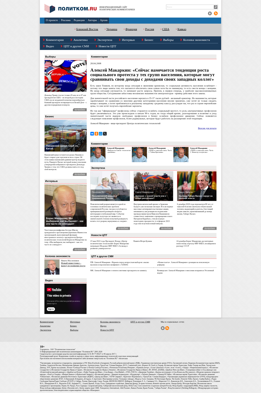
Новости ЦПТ (107, 46)
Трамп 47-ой (53, 89)
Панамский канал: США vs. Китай (62, 147)
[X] (105, 133)
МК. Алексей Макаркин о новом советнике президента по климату (118, 270)
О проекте (52, 20)
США (165, 29)
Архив (104, 20)
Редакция (79, 20)
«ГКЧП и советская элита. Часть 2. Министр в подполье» (201, 151)
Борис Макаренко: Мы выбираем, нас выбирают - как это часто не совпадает (64, 221)
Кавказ (181, 29)
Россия (149, 29)
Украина (111, 29)
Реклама (66, 20)
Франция (131, 29)
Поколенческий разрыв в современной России (104, 197)
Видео (50, 46)
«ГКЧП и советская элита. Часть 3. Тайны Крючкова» (160, 151)
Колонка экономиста (196, 39)
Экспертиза (104, 39)
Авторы (92, 20)
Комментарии (55, 39)
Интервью (128, 39)
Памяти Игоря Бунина (142, 241)
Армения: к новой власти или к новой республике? (150, 197)
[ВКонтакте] (92, 133)
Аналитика (80, 39)
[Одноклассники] (96, 133)
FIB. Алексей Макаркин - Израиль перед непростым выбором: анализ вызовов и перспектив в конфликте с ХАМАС (119, 263)
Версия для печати (207, 128)
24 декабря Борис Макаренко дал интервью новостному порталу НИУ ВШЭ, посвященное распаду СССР (196, 243)
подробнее (80, 109)
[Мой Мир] (100, 133)
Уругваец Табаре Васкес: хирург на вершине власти (196, 197)
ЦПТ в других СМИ (76, 46)
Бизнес (149, 39)
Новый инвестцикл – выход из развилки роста (73, 264)
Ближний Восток (87, 29)
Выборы (168, 39)
